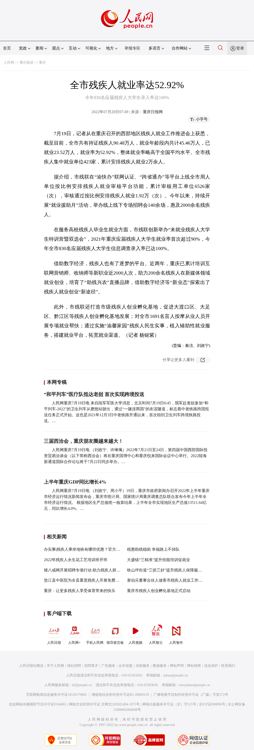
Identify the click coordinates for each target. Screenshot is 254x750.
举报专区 (132, 48)
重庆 (42, 62)
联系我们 (228, 666)
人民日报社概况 (31, 666)
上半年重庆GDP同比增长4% (76, 482)
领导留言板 (115, 643)
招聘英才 (91, 666)
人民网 (9, 62)
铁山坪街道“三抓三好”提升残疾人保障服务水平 (168, 570)
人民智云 (156, 643)
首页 (7, 48)
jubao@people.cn (175, 675)
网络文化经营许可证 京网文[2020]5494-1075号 (104, 704)
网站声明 (177, 666)
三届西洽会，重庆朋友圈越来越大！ (83, 441)
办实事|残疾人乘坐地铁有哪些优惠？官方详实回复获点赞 (94, 549)
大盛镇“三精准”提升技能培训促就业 (158, 560)
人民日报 (54, 643)
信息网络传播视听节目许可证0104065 (37, 704)
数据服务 (160, 666)
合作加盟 (125, 666)
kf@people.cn (82, 685)
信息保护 (211, 666)
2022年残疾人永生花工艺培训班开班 (75, 560)
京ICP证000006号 (212, 704)
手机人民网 (94, 643)
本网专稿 (57, 382)
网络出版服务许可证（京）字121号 (169, 704)
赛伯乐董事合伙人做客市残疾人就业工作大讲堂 (168, 580)
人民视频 (135, 643)
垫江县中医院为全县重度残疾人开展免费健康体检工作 (91, 580)
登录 (240, 48)
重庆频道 (26, 62)
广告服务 (108, 666)
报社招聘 (74, 666)
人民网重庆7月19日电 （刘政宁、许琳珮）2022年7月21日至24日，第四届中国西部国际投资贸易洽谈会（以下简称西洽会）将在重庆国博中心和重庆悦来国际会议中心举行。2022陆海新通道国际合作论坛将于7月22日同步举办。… (126, 456)
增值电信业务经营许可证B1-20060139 (120, 695)
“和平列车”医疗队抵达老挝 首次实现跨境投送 (94, 394)
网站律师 (194, 666)
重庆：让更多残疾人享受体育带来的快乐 (79, 591)
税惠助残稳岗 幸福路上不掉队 (153, 549)
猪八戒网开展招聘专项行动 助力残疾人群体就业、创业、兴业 (98, 570)
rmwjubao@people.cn (194, 685)
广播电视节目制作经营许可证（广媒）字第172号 (191, 695)
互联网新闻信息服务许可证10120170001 (56, 695)
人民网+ (74, 643)
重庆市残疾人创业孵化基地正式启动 (158, 591)
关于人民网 (55, 666)
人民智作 (176, 643)
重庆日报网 (153, 112)
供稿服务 (143, 666)
